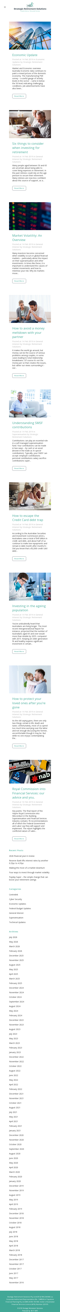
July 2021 (13, 1112)
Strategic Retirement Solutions (25, 435)
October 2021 (15, 1103)
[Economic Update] (30, 36)
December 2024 (16, 987)
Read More (19, 96)
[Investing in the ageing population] (30, 587)
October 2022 (15, 1066)
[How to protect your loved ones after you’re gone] (30, 679)
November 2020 (16, 1139)
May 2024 (13, 1010)
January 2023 (15, 1052)
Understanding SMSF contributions (27, 425)
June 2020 (13, 1158)
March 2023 (14, 1043)
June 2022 (13, 1075)
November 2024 (16, 992)
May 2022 (13, 1080)
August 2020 (14, 1153)
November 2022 (16, 1061)
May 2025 (13, 969)
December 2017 (16, 1259)
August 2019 (14, 1195)
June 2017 (13, 1273)
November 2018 (16, 1218)
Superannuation (19, 434)
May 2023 (13, 1038)
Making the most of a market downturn (27, 867)
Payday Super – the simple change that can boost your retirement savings (28, 878)
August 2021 (14, 1107)
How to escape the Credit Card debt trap (27, 517)
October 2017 (15, 1268)
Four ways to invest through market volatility (29, 872)
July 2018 (13, 1232)
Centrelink (13, 894)
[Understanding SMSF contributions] (30, 403)
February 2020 (15, 1176)
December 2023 (16, 1020)
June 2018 (13, 1236)
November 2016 (16, 1282)
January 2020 (15, 1181)
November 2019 (16, 1190)
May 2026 (13, 941)
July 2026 (13, 937)
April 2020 (13, 1167)
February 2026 (15, 951)
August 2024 (14, 1006)
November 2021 (16, 1098)
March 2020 (14, 1172)
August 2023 (14, 1029)
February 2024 (15, 1015)
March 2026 (14, 946)
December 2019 (16, 1185)
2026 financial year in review (21, 856)
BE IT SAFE (34, 1311)
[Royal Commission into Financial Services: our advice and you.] (30, 771)
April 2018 (13, 1245)
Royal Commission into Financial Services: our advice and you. (28, 793)
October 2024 (15, 997)
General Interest (16, 913)
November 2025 (16, 960)
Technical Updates (17, 922)
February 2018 (15, 1255)
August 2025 (14, 964)
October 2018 (15, 1222)
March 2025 (14, 978)
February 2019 (15, 1208)
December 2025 (16, 955)
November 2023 (16, 1024)
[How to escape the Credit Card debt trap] (30, 496)
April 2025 (13, 974)
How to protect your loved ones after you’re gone (28, 703)
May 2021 (13, 1116)
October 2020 (15, 1144)
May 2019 (13, 1199)
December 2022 (16, 1057)
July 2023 (13, 1034)
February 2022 (15, 1089)
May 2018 (13, 1241)
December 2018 (16, 1213)
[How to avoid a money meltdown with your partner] (30, 309)
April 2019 (13, 1204)
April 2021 (13, 1121)
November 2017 (16, 1264)
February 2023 (15, 1047)
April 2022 (13, 1084)
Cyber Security (15, 899)
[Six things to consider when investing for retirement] (30, 124)
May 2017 (13, 1278)
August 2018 (14, 1227)
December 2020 (16, 1135)
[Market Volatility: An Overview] (30, 216)
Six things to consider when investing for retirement (28, 147)
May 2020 (13, 1162)
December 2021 (16, 1093)
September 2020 (16, 1149)
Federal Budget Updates (20, 908)
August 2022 (14, 1070)
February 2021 (15, 1126)
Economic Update (24, 55)
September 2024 (16, 1001)
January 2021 (15, 1130)
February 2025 (15, 983)
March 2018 (14, 1250)
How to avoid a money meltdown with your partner (28, 332)
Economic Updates (17, 903)
